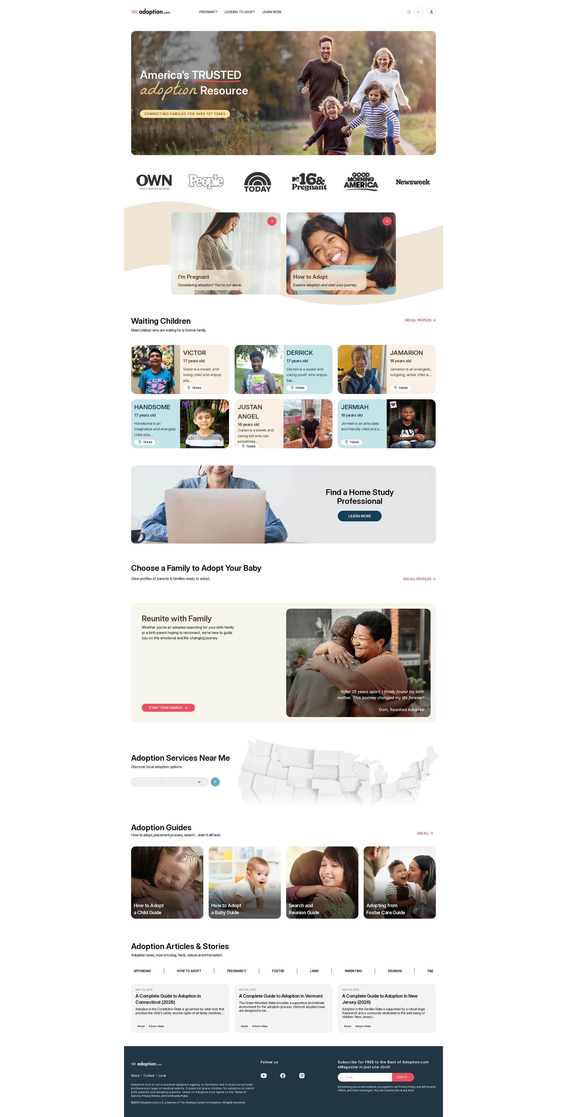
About (135, 1075)
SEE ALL (423, 833)
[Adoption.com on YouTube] (264, 1075)
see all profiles (417, 579)
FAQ (430, 971)
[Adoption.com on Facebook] (283, 1075)
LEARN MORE (359, 516)
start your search (165, 708)
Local (162, 1075)
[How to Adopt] (387, 221)
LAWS (314, 971)
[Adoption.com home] (150, 12)
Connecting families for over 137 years (184, 114)
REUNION (395, 971)
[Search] (409, 12)
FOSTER (278, 971)
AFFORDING (142, 971)
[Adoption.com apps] (418, 12)
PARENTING (353, 971)
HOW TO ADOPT (189, 971)
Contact (149, 1075)
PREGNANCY (236, 971)
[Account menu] (431, 12)
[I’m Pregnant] (272, 221)
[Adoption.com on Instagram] (302, 1075)
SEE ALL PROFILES (418, 320)
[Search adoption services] (215, 781)
